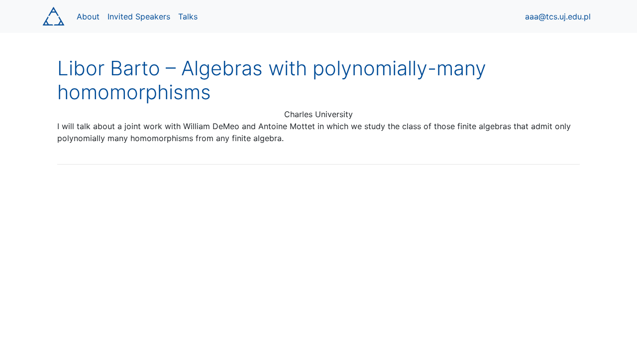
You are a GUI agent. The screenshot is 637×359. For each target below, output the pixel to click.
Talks (188, 16)
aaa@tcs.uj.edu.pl (558, 16)
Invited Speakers (138, 16)
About (88, 16)
